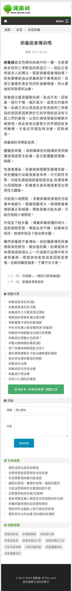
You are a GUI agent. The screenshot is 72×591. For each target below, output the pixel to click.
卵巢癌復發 (11, 540)
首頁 (8, 29)
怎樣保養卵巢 (33, 547)
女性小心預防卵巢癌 (22, 379)
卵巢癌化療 (47, 534)
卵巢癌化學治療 (19, 374)
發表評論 (24, 443)
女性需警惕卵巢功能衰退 (25, 478)
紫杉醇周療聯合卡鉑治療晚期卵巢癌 (32, 353)
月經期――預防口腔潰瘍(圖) (41, 276)
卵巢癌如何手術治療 (22, 368)
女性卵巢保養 (13, 547)
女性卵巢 (34, 29)
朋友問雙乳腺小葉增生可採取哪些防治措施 (34, 498)
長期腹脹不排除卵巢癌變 (25, 322)
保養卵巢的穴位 (55, 540)
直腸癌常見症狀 (32, 282)
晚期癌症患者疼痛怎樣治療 (26, 317)
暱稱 (9, 410)
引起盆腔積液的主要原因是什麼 (29, 488)
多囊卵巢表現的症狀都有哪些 (28, 503)
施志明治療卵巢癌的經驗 (25, 358)
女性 (19, 29)
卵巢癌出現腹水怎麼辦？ (25, 338)
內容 (9, 426)
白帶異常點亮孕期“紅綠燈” (26, 493)
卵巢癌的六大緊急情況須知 (26, 312)
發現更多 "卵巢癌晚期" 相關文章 (36, 389)
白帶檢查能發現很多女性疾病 (28, 473)
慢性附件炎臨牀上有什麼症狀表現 (31, 509)
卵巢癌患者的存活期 (22, 307)
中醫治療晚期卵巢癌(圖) (24, 343)
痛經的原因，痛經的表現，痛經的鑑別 (34, 483)
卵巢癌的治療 (17, 363)
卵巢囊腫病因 (54, 547)
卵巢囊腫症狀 (13, 553)
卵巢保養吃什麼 (32, 540)
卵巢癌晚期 (29, 534)
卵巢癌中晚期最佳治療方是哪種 (29, 333)
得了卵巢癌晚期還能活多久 (26, 348)
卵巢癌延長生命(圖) (21, 302)
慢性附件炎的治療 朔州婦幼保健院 (31, 514)
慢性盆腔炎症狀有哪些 (23, 468)
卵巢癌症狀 (11, 534)
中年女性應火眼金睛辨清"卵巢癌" (30, 327)
